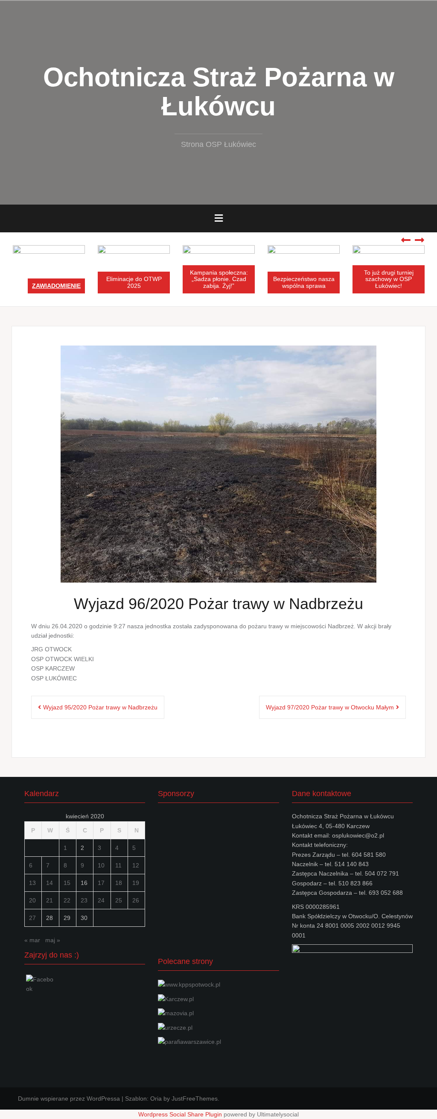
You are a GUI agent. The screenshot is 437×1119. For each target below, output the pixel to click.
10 (101, 865)
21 (49, 900)
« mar (32, 940)
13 (32, 882)
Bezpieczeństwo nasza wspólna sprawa (304, 282)
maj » (52, 940)
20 (32, 900)
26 (135, 900)
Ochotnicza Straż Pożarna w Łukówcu (218, 91)
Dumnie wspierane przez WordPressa (69, 1098)
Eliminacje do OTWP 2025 (134, 282)
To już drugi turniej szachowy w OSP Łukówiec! (389, 279)
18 (118, 882)
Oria (156, 1098)
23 (84, 900)
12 (135, 865)
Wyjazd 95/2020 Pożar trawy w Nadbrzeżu (100, 707)
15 (67, 882)
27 (32, 917)
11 (118, 865)
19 (135, 882)
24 (101, 900)
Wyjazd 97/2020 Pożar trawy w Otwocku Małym (330, 707)
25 (118, 900)
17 (101, 882)
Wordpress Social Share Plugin (181, 1114)
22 (67, 900)
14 (49, 882)
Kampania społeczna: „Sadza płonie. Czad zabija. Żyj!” (219, 279)
